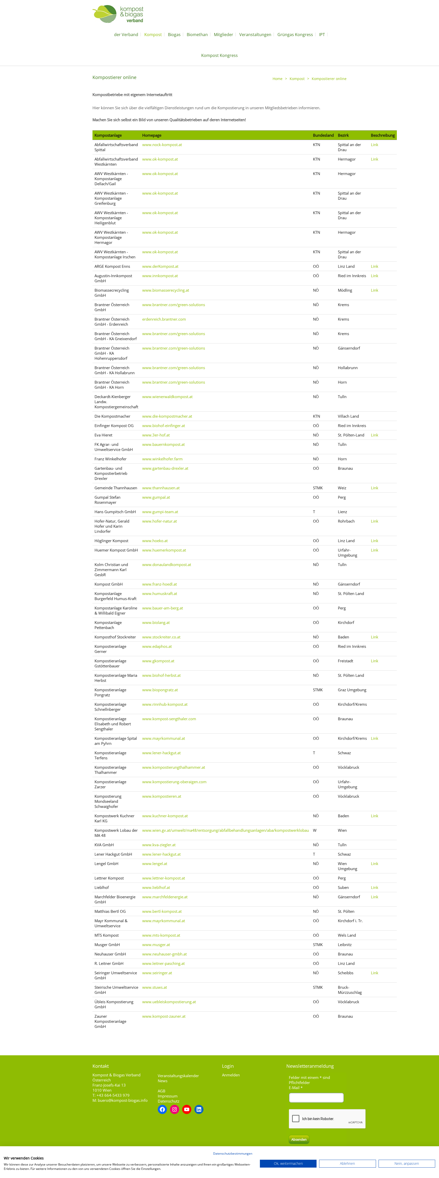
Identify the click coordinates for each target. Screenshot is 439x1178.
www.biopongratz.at (160, 689)
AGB (161, 1090)
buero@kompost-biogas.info (123, 1100)
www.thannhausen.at (161, 487)
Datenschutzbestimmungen (232, 1153)
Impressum (168, 1095)
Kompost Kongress (219, 55)
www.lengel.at (154, 863)
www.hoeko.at (155, 540)
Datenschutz (168, 1101)
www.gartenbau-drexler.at (165, 468)
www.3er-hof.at (156, 434)
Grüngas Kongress (295, 34)
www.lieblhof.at (156, 887)
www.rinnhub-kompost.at (164, 704)
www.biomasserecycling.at (165, 290)
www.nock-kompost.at (162, 144)
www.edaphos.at (157, 646)
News (162, 1080)
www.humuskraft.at (159, 593)
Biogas (174, 34)
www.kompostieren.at (161, 796)
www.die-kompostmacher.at (167, 416)
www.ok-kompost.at (160, 159)
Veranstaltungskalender (178, 1075)
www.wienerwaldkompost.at (167, 396)
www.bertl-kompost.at (162, 911)
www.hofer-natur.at (159, 521)
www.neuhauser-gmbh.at (164, 953)
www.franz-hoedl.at (159, 584)
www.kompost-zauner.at (163, 1016)
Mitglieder (223, 34)
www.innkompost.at (160, 275)
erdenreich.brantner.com (164, 319)
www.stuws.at (154, 987)
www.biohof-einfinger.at (163, 425)
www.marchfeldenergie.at (164, 896)
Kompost (153, 34)
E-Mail (296, 1087)
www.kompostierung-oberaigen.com (174, 781)
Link (374, 144)
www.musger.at (156, 944)
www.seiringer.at (157, 972)
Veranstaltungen (255, 34)
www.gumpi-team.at (160, 511)
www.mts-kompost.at (161, 935)
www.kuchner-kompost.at (165, 815)
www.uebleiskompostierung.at (169, 1001)
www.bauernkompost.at (163, 444)
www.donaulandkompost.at (166, 564)
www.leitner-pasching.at (163, 963)
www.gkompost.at (158, 660)
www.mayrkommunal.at (163, 738)
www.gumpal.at (156, 497)
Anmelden (231, 1074)
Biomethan (197, 34)
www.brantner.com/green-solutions (173, 304)
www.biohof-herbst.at (161, 675)
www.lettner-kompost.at (163, 878)
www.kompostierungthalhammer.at (173, 767)
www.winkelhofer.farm (162, 458)
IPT (322, 34)
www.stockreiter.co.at (161, 636)
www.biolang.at (156, 622)
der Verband (126, 34)
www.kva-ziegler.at (159, 844)
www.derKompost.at (160, 266)
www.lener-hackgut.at (161, 752)
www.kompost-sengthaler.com (169, 718)
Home (278, 78)
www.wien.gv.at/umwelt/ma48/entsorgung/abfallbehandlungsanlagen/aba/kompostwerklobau (225, 830)
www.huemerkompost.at (164, 550)
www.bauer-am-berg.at (162, 607)
